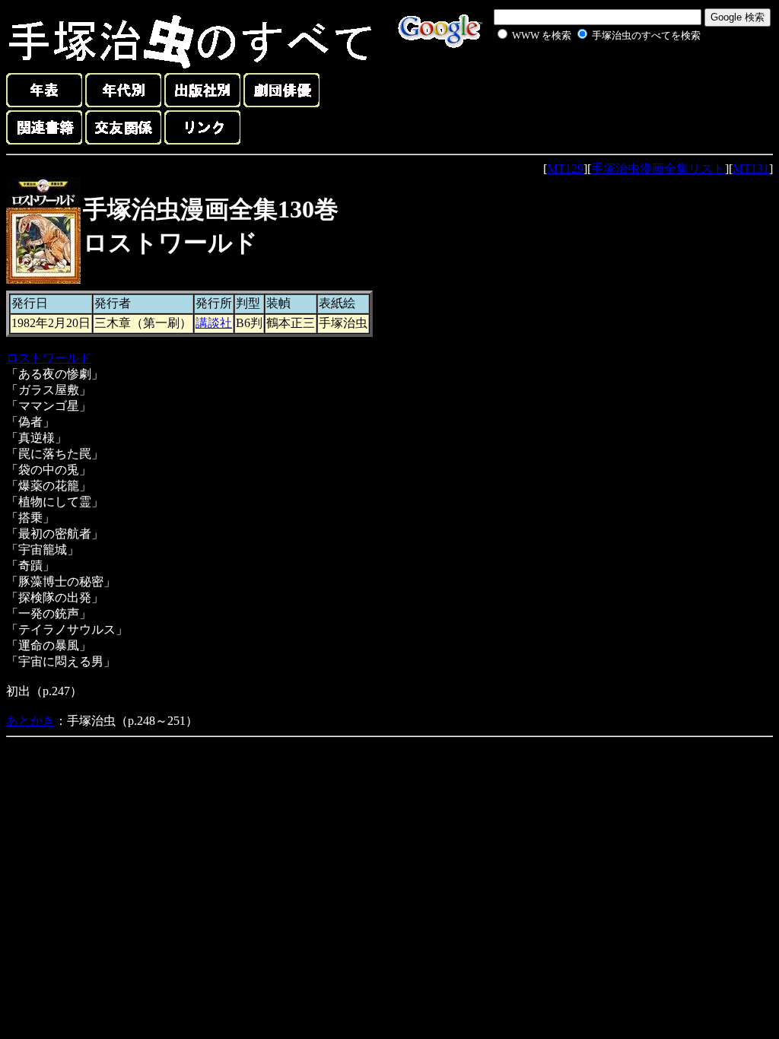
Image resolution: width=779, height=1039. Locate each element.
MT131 (751, 168)
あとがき (30, 720)
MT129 (565, 168)
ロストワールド (48, 357)
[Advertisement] (583, 79)
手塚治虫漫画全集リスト (658, 168)
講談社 (214, 322)
